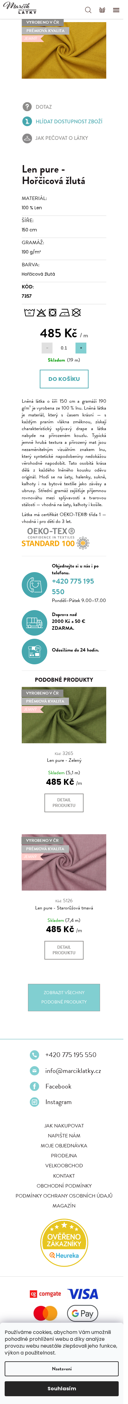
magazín (61, 1209)
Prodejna (62, 1159)
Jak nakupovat (61, 1129)
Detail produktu (61, 810)
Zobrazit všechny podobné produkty (62, 1001)
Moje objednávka (62, 1149)
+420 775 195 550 (68, 1058)
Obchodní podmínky (61, 1189)
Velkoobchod (61, 1169)
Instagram (56, 1105)
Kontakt (62, 1179)
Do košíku (61, 375)
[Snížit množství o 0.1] (44, 344)
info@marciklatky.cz (71, 1074)
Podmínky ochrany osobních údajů (61, 1199)
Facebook (56, 1089)
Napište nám (61, 1139)
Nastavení (62, 1369)
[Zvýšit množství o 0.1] (78, 344)
